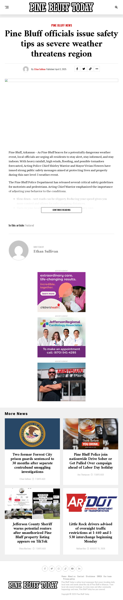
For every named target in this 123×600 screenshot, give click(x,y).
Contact (80, 576)
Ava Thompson (84, 474)
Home (64, 576)
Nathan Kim (81, 548)
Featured (29, 225)
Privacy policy (69, 578)
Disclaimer (90, 576)
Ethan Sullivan (39, 69)
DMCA (99, 576)
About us (72, 576)
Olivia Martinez (25, 548)
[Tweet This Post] (84, 69)
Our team (107, 576)
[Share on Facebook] (77, 69)
